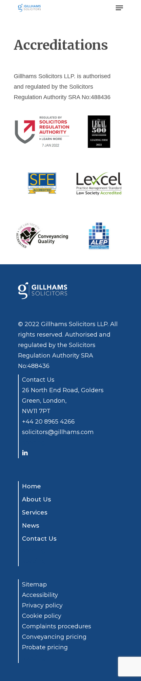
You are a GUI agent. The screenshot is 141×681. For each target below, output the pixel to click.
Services (34, 512)
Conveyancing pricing (54, 636)
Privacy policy (42, 605)
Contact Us (39, 538)
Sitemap (34, 584)
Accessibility (40, 595)
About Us (36, 499)
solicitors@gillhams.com (58, 432)
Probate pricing (45, 647)
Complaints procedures (56, 626)
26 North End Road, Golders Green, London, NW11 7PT (63, 401)
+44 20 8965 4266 (48, 421)
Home (31, 486)
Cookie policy (41, 616)
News (30, 525)
